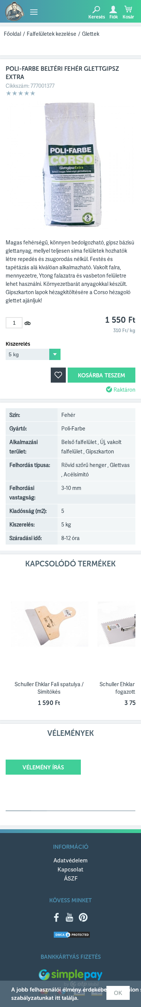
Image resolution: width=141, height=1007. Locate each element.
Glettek (90, 33)
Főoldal (12, 33)
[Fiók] (113, 9)
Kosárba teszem (101, 375)
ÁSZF (70, 878)
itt (57, 998)
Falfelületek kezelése (51, 33)
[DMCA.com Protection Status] (72, 935)
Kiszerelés (18, 344)
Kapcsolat (70, 869)
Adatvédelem (70, 860)
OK (118, 993)
